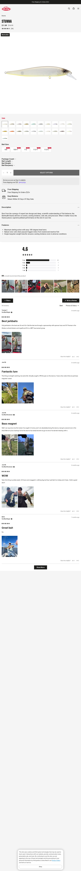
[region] (40, 286)
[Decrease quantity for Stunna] (4, 173)
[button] (8, 28)
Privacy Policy (56, 860)
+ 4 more (29, 401)
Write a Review (72, 301)
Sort (61, 305)
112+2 (47, 149)
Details (51, 2)
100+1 (16, 149)
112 (26, 149)
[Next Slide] (77, 286)
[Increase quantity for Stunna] (11, 173)
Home (4, 16)
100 (6, 149)
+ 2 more (17, 350)
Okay (40, 866)
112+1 (36, 149)
